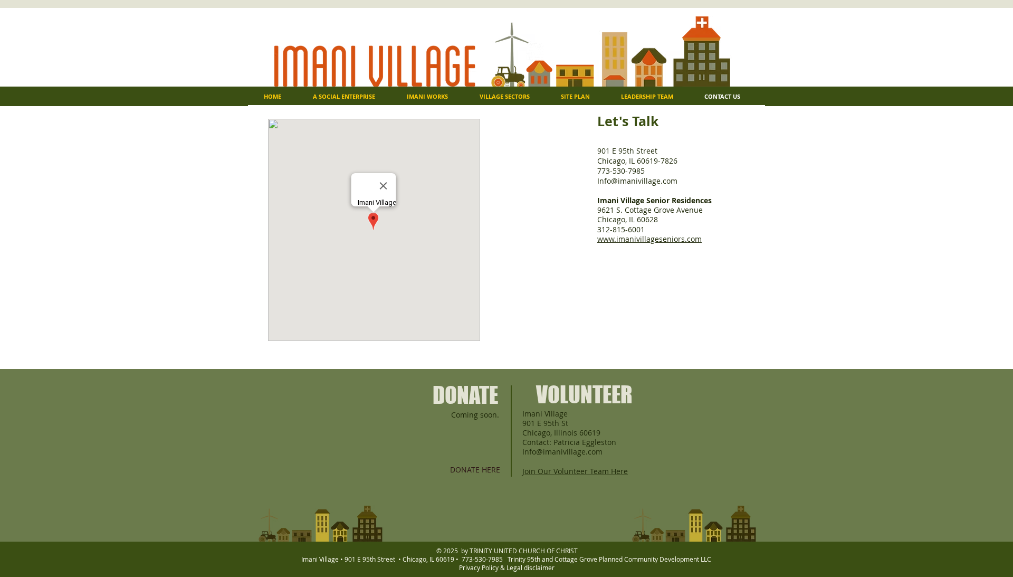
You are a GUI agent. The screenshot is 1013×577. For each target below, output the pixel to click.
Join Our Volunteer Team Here (575, 471)
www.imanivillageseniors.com (649, 239)
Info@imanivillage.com (637, 181)
